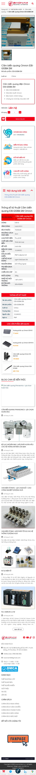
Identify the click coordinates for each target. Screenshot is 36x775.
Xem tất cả (18, 629)
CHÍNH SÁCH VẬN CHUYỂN (10, 707)
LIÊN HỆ (4, 695)
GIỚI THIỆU (5, 688)
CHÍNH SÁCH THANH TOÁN (10, 710)
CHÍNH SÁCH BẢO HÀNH (10, 713)
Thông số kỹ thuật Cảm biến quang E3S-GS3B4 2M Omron (17, 196)
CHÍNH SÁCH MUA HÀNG (10, 704)
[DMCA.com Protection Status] (9, 669)
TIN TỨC (4, 692)
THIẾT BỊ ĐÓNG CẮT (8, 679)
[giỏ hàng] (3, 771)
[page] (24, 637)
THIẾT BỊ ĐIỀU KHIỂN (8, 685)
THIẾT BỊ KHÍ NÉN (6, 682)
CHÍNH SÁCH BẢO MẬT (9, 716)
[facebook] (18, 741)
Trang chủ (4, 9)
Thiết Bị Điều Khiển (16, 9)
